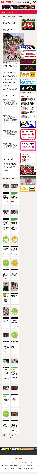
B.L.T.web (15, 464)
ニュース (20, 2)
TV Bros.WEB (20, 464)
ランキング (31, 2)
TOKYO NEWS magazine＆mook (7, 464)
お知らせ (6, 468)
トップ (7, 462)
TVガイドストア (23, 465)
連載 (25, 2)
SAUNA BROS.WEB (32, 464)
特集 (23, 2)
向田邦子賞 (15, 2)
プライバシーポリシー (12, 468)
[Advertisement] (28, 37)
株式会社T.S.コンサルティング (31, 465)
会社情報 (31, 468)
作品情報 (28, 2)
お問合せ (27, 468)
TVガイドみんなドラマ (5, 465)
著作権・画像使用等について (21, 468)
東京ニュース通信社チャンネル (14, 465)
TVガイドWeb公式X (19, 466)
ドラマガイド (18, 2)
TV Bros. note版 (25, 464)
